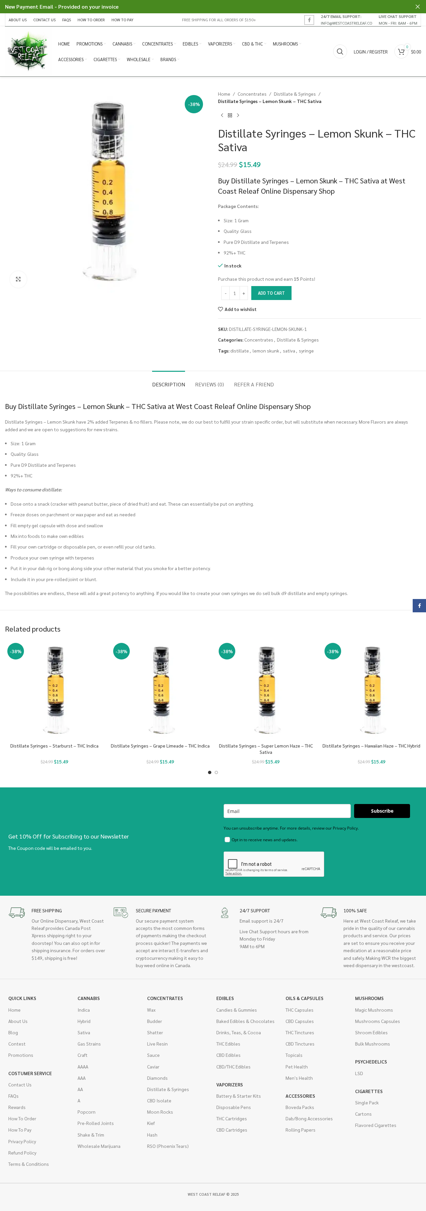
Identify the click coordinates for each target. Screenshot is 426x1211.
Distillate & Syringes (295, 94)
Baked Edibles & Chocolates (245, 1021)
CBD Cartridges (231, 1130)
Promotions (20, 1055)
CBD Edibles (228, 1055)
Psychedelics (371, 1061)
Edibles (225, 998)
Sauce (153, 1055)
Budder (154, 1021)
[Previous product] (222, 116)
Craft (83, 1055)
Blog (13, 1032)
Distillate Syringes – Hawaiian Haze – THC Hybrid (371, 746)
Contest (17, 1044)
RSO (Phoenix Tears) (168, 1146)
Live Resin (157, 1044)
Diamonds (157, 1078)
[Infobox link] (346, 19)
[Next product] (238, 116)
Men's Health (299, 1078)
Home (224, 94)
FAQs (13, 1096)
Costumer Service (30, 1073)
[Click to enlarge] (18, 279)
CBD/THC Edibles (233, 1066)
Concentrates (252, 94)
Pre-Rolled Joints (96, 1123)
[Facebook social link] (309, 20)
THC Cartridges (231, 1118)
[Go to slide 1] (209, 772)
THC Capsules (300, 1010)
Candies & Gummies (236, 1010)
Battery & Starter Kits (238, 1096)
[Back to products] (230, 116)
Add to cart (271, 293)
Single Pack (367, 1102)
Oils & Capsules (304, 998)
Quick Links (22, 998)
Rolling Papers (301, 1130)
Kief (151, 1123)
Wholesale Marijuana (99, 1146)
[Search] (340, 51)
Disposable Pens (233, 1107)
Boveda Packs (300, 1107)
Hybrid (84, 1021)
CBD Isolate (159, 1100)
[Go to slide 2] (216, 772)
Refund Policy (22, 1153)
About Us (18, 1021)
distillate (239, 350)
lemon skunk (266, 350)
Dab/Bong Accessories (309, 1118)
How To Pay (19, 1130)
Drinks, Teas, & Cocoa (238, 1032)
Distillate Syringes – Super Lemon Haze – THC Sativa (266, 749)
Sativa (84, 1032)
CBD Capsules (300, 1021)
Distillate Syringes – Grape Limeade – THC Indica (160, 746)
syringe (306, 350)
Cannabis (89, 998)
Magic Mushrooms (374, 1010)
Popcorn (87, 1112)
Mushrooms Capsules (377, 1021)
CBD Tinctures (300, 1044)
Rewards (17, 1107)
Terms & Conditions (28, 1164)
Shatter (155, 1032)
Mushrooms (369, 998)
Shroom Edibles (371, 1032)
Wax (151, 1010)
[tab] (168, 381)
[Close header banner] (417, 6)
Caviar (153, 1066)
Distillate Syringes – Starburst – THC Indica (54, 746)
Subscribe (382, 811)
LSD (359, 1073)
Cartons (363, 1114)
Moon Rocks (160, 1112)
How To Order (22, 1118)
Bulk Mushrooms (372, 1044)
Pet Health (297, 1066)
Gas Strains (89, 1044)
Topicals (294, 1055)
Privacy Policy (22, 1141)
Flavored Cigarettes (375, 1125)
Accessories (300, 1096)
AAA (82, 1078)
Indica (84, 1010)
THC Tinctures (300, 1032)
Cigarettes (369, 1091)
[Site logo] (28, 51)
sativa (289, 350)
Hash (152, 1135)
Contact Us (20, 1084)
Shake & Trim (91, 1135)
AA (80, 1089)
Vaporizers (229, 1084)
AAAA (83, 1066)
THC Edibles (228, 1044)
